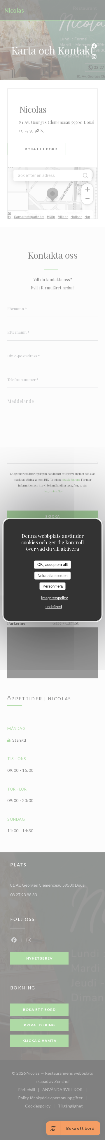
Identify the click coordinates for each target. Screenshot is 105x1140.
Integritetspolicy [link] (54, 597)
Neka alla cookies (53, 575)
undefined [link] (54, 606)
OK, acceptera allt (52, 564)
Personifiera (53, 586)
